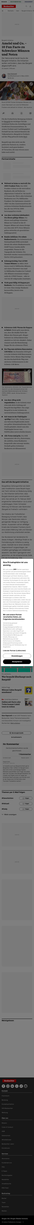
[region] (17, 612)
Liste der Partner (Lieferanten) (14, 650)
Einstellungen (17, 656)
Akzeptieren (17, 662)
